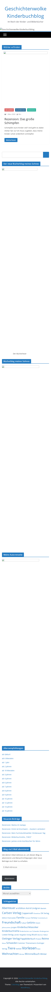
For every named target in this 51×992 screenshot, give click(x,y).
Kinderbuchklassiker (27, 927)
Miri (19, 114)
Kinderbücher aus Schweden (29, 931)
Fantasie (27, 918)
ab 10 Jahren (7, 799)
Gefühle (31, 922)
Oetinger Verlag (11, 938)
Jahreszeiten (6, 927)
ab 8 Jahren (7, 790)
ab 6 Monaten (7, 758)
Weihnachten (10, 954)
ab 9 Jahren (7, 795)
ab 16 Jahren (7, 811)
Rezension (31, 110)
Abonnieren (9, 878)
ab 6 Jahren (7, 782)
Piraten (38, 939)
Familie (20, 917)
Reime (45, 938)
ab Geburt (6, 754)
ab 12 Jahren (7, 803)
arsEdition (20, 908)
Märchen (40, 935)
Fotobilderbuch (43, 918)
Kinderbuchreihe (10, 930)
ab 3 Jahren (7, 774)
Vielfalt (19, 949)
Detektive (37, 913)
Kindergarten (44, 931)
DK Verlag (45, 913)
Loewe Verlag (7, 934)
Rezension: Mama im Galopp (14, 825)
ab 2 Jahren (7, 766)
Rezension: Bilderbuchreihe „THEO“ (16, 837)
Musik (34, 934)
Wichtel (21, 954)
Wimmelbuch (32, 953)
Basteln (43, 908)
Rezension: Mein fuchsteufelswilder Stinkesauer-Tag (23, 833)
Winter (43, 954)
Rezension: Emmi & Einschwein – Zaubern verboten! (23, 829)
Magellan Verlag (25, 935)
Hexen (37, 923)
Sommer (21, 943)
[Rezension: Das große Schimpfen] (25, 79)
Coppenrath (27, 913)
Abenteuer (8, 908)
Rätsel (4, 943)
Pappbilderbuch (27, 938)
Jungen (14, 927)
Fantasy (34, 918)
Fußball (23, 923)
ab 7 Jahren (7, 786)
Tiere (11, 948)
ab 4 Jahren (9, 110)
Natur (45, 935)
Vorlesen (29, 948)
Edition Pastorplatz (9, 918)
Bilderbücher (20, 110)
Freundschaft (11, 922)
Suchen (46, 154)
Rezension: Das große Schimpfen (19, 121)
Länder (16, 935)
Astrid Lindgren (33, 908)
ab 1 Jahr (5, 762)
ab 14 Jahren (7, 807)
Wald (38, 949)
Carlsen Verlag (11, 913)
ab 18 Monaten (8, 770)
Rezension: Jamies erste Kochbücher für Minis (21, 841)
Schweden (12, 942)
